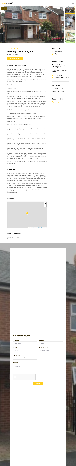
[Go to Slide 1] (70, 10)
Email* (15, 347)
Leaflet (30, 227)
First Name (16, 340)
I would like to (17, 355)
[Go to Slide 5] (70, 42)
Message (15, 362)
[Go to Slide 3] (70, 26)
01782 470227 (59, 75)
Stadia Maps (33, 227)
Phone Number (43, 347)
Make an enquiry (15, 58)
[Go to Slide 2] (70, 18)
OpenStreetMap (42, 227)
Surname (41, 340)
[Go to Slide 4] (70, 34)
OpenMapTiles (37, 227)
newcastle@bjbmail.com (62, 77)
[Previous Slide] (2, 24)
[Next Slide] (62, 24)
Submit (38, 383)
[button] (32, 24)
